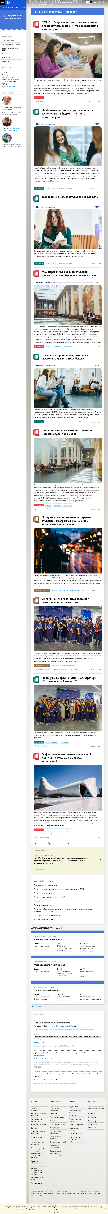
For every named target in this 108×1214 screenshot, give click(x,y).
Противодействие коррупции (37, 1143)
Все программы (37, 1007)
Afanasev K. (48, 1080)
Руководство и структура (36, 1109)
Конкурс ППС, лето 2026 (43, 881)
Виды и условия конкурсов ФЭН (45, 919)
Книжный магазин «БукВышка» (93, 1113)
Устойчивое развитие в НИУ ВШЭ (39, 1115)
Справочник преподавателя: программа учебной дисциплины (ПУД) (59, 889)
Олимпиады (54, 1114)
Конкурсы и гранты (75, 1133)
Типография (92, 1117)
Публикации (39, 1015)
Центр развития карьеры (55, 1138)
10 (68, 843)
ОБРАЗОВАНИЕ (56, 1101)
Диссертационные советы (75, 1120)
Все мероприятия (40, 869)
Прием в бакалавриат (57, 1117)
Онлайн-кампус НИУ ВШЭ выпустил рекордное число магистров (65, 600)
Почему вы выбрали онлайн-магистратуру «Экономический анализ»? (69, 679)
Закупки (34, 1128)
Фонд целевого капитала (36, 1138)
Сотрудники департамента (11, 44)
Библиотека (92, 1105)
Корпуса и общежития (39, 1124)
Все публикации (39, 1088)
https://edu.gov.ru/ (62, 1191)
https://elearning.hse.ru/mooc (91, 1191)
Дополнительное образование (56, 1132)
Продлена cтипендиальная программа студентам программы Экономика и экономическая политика (66, 520)
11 (72, 843)
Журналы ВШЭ (92, 1124)
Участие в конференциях (10, 54)
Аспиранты (6, 57)
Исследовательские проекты (75, 1111)
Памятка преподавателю (43, 905)
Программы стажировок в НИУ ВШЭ (47, 915)
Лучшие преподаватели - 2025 (10, 49)
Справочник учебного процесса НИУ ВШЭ (49, 897)
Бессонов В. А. (54, 1026)
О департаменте (8, 41)
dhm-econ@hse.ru (13, 86)
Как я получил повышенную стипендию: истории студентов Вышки (68, 432)
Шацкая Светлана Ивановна (11, 147)
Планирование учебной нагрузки (46, 885)
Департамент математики (13, 16)
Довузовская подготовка (54, 1109)
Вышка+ (52, 1121)
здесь (20, 1208)
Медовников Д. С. (66, 1026)
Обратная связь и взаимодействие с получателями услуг (57, 1153)
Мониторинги (73, 1116)
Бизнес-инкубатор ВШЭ (58, 1142)
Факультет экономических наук (13, 7)
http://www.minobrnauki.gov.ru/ (42, 1191)
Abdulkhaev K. (39, 1059)
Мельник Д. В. (39, 1042)
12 (75, 843)
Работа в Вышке (36, 1183)
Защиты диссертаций (76, 1124)
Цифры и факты (36, 1105)
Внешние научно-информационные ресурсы (75, 1139)
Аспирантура (54, 1128)
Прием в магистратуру (57, 1124)
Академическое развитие (74, 1129)
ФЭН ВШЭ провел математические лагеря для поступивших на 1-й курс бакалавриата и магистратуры (70, 25)
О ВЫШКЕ (35, 1101)
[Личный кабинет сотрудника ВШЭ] (99, 2)
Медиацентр (92, 1121)
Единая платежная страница (37, 1178)
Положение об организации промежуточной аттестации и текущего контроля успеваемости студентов (63, 910)
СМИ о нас (6, 61)
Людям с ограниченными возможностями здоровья (36, 1171)
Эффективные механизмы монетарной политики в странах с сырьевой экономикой (66, 757)
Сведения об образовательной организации (37, 1163)
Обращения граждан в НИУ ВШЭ (38, 1132)
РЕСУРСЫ (91, 1101)
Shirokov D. (48, 1059)
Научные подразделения (74, 1106)
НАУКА (71, 1101)
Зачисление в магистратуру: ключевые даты (70, 197)
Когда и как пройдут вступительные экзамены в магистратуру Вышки (65, 356)
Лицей (52, 1105)
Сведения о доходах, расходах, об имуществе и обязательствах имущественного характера (38, 1152)
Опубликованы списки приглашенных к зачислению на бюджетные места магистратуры (67, 113)
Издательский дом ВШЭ (96, 1108)
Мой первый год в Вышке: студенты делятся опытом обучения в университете (69, 273)
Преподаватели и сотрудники (37, 1120)
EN (90, 2)
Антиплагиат (38, 901)
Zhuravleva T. (38, 1080)
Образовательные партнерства (56, 1146)
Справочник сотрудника (43, 893)
